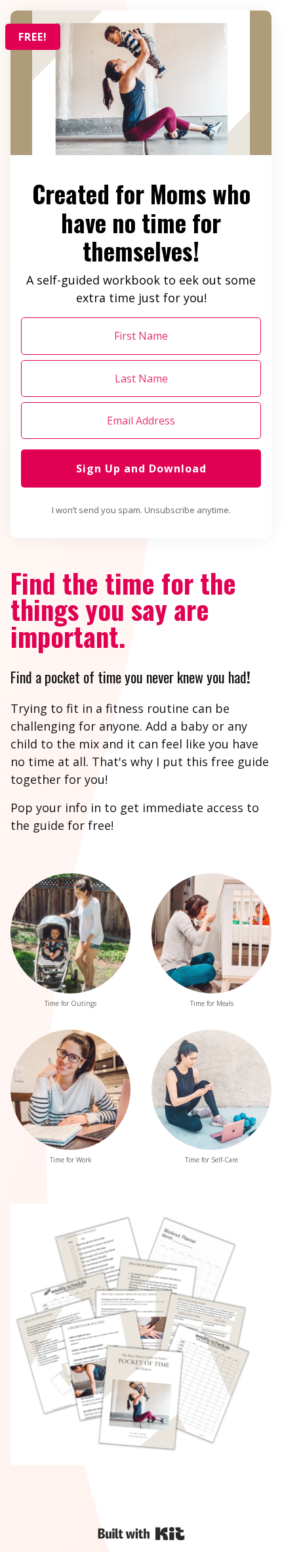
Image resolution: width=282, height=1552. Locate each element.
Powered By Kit (141, 1533)
